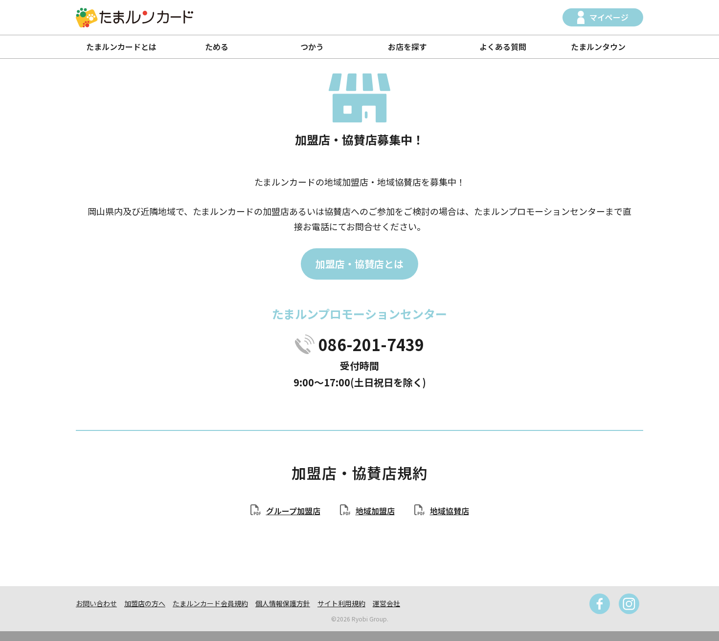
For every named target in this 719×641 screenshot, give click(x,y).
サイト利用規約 (341, 603)
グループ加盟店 (293, 511)
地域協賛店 (449, 511)
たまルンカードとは (121, 46)
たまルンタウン (598, 46)
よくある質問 (502, 46)
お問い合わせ (96, 603)
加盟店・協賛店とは (359, 264)
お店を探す (407, 46)
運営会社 (386, 603)
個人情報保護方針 (282, 603)
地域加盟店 (375, 511)
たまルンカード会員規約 (210, 603)
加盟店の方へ (144, 603)
